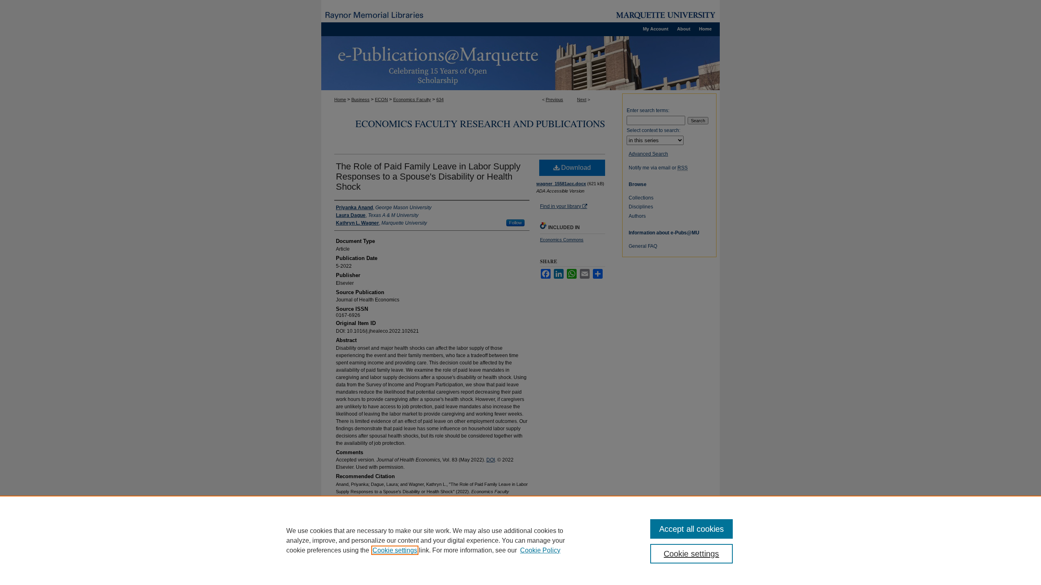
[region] (520, 540)
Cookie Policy (540, 550)
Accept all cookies (691, 528)
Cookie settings (394, 550)
